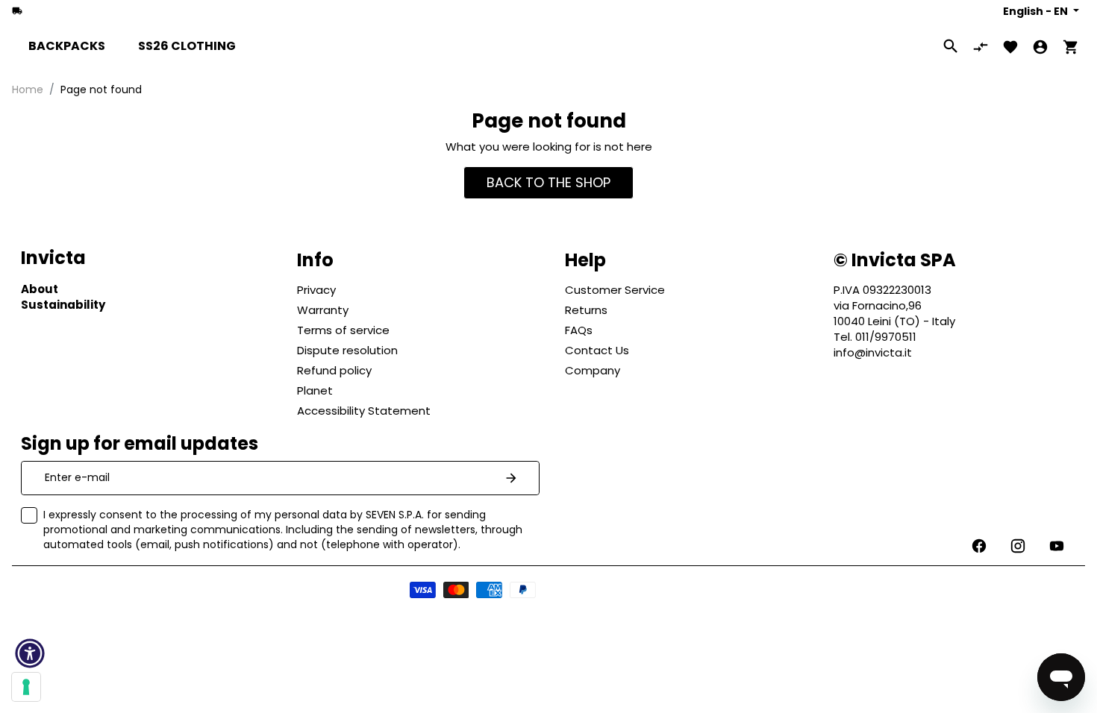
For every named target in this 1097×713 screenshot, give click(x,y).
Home (27, 89)
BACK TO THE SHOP (548, 182)
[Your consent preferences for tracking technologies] (26, 687)
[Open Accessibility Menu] (30, 653)
